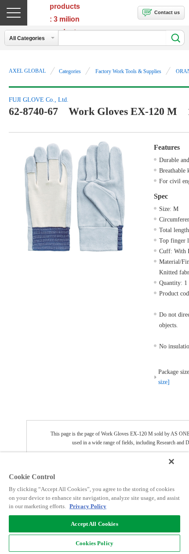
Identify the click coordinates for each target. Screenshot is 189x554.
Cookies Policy (94, 543)
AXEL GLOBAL (27, 71)
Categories (70, 71)
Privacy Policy (87, 506)
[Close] (171, 461)
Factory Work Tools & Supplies (128, 71)
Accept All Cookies (94, 524)
